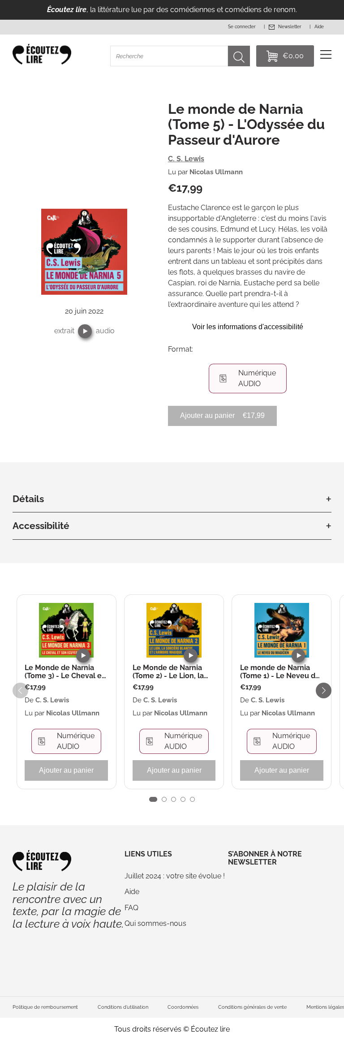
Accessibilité (41, 525)
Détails (28, 498)
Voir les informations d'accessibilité (247, 327)
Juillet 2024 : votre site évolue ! (175, 876)
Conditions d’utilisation (123, 1007)
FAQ (131, 907)
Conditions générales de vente (252, 1007)
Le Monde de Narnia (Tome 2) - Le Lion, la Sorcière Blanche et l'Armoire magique (168, 672)
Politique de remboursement (45, 1007)
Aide (132, 891)
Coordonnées (183, 1007)
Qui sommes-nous (155, 923)
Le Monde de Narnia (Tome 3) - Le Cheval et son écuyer (64, 672)
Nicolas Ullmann (216, 172)
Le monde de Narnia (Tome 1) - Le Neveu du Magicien (280, 672)
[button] (85, 331)
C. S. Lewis (186, 159)
